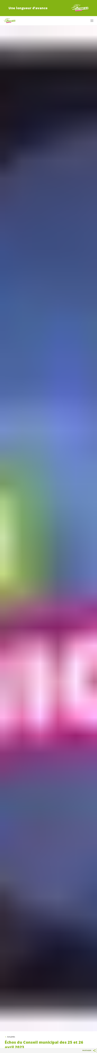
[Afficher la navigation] (91, 20)
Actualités (11, 1037)
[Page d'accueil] (79, 8)
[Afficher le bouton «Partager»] (94, 1050)
